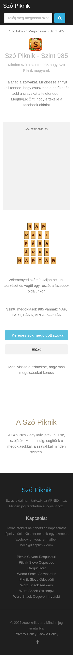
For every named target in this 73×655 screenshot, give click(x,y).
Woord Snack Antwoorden (36, 574)
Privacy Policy (25, 634)
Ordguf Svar (36, 568)
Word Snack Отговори (36, 591)
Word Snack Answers (36, 585)
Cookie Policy (48, 634)
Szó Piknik (16, 6)
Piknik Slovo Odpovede (36, 562)
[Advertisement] (36, 173)
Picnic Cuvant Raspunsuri (36, 557)
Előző (37, 349)
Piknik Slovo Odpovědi (36, 579)
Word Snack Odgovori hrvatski (36, 596)
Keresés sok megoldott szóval (38, 335)
